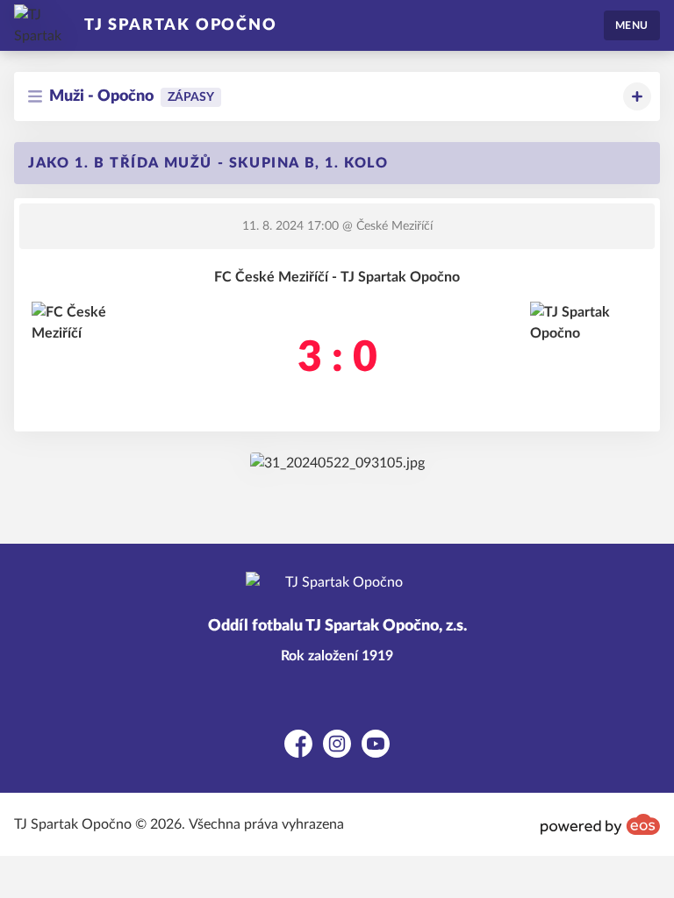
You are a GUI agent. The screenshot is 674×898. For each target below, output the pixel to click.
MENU (632, 25)
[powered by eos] (600, 824)
